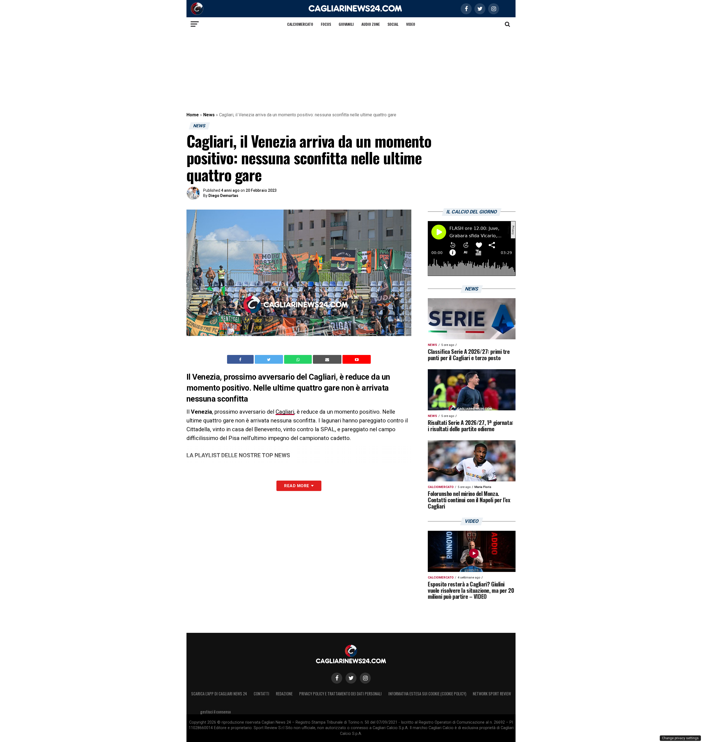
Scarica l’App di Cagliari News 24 (219, 693)
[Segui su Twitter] (351, 678)
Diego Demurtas (223, 195)
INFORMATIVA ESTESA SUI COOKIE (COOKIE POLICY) (427, 693)
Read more (296, 485)
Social (392, 24)
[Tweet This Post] (269, 359)
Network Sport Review (492, 693)
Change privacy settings (680, 738)
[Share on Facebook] (241, 359)
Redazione (284, 693)
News (209, 114)
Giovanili (346, 24)
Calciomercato (300, 24)
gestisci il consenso (215, 712)
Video (410, 24)
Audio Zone (370, 24)
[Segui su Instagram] (365, 678)
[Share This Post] (298, 359)
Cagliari (285, 411)
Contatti (261, 693)
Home (192, 114)
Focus (326, 24)
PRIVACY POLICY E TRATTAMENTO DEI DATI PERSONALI (340, 693)
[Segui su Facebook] (336, 678)
